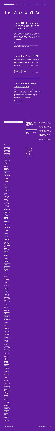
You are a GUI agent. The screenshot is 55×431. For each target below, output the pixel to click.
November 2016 (7, 191)
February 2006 (7, 383)
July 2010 (6, 304)
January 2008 (6, 349)
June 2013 (6, 252)
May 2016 (6, 200)
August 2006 (6, 374)
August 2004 (6, 410)
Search (20, 121)
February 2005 (7, 401)
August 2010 (6, 303)
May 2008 (6, 343)
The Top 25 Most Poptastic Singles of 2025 (31, 123)
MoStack (29, 45)
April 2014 (6, 237)
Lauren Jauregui (29, 72)
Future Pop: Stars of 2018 (26, 56)
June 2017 (6, 182)
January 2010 (6, 313)
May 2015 (6, 218)
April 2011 (6, 291)
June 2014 (6, 234)
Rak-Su (38, 72)
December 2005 (7, 386)
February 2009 (7, 329)
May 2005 (6, 396)
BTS (21, 72)
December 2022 (7, 151)
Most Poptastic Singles (30, 148)
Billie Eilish (18, 72)
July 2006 (6, 375)
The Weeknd (19, 46)
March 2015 (6, 221)
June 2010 (6, 306)
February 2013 (6, 258)
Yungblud (27, 73)
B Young (18, 45)
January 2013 (6, 260)
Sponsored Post (28, 151)
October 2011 (6, 282)
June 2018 (6, 165)
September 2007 (7, 355)
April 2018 (6, 168)
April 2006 (6, 380)
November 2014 (7, 227)
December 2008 (7, 332)
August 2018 (6, 162)
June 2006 (6, 377)
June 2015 (6, 217)
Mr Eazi (32, 45)
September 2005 (7, 390)
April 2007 (6, 362)
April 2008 (6, 344)
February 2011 (6, 294)
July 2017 (6, 181)
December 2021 (7, 153)
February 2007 (7, 365)
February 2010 (6, 312)
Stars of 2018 (26, 71)
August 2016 (6, 196)
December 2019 (7, 156)
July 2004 (6, 411)
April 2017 (6, 185)
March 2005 (6, 399)
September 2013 (7, 248)
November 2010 (7, 298)
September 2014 (7, 230)
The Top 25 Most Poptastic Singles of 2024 (31, 125)
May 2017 (6, 184)
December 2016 (7, 190)
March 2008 (6, 346)
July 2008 (6, 340)
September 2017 (7, 178)
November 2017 (7, 175)
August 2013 (6, 249)
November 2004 (7, 405)
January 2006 (6, 384)
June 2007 (6, 359)
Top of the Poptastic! (29, 156)
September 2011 (7, 283)
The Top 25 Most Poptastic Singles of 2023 (31, 127)
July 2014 (6, 233)
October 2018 (6, 159)
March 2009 (6, 328)
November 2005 (7, 387)
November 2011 (7, 280)
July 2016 (6, 197)
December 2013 (7, 243)
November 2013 (7, 245)
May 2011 (6, 289)
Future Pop (28, 4)
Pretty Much (35, 72)
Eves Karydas (25, 72)
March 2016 (6, 203)
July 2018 (6, 163)
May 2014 (6, 236)
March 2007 (6, 364)
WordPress (48, 426)
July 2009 (6, 322)
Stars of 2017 (28, 153)
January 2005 (6, 402)
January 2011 (6, 295)
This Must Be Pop (9, 4)
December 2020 (7, 154)
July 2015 (6, 215)
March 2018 (6, 169)
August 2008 (6, 338)
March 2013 (6, 257)
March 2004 (6, 417)
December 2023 (7, 150)
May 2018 (6, 166)
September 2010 (7, 301)
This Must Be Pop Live (46, 4)
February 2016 (6, 205)
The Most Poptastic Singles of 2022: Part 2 (31, 133)
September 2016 (7, 194)
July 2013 (6, 251)
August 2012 (6, 267)
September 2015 (7, 212)
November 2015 (7, 209)
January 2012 (6, 277)
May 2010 (6, 307)
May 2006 (6, 378)
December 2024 (7, 148)
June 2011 (6, 288)
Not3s (35, 45)
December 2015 (7, 208)
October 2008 (6, 335)
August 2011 (6, 285)
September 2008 (7, 337)
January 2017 (6, 188)
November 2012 (7, 263)
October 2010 (6, 300)
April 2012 (6, 273)
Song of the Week (29, 150)
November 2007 (7, 352)
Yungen (28, 46)
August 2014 (6, 231)
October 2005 (6, 389)
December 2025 (7, 147)
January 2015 (6, 224)
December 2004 (7, 404)
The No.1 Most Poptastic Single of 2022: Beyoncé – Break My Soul (31, 130)
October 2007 (6, 353)
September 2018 (7, 160)
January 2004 (6, 420)
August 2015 (6, 214)
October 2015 (6, 211)
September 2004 (7, 408)
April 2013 (6, 255)
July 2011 (6, 286)
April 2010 (6, 309)
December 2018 (7, 157)
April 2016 (6, 202)
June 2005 (6, 395)
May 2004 (6, 414)
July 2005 (6, 393)
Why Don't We (24, 46)
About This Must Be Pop (20, 4)
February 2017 (6, 187)
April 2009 (6, 326)
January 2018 (6, 172)
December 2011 (7, 279)
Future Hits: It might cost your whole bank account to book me (26, 26)
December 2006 (7, 368)
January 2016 (6, 206)
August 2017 (6, 179)
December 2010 (7, 297)
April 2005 (6, 398)
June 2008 (6, 341)
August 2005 (6, 392)
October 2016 (6, 193)
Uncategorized (28, 157)
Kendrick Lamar (24, 45)
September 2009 (7, 319)
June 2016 (6, 199)
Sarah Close (16, 73)
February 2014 (7, 240)
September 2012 (7, 266)
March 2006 (6, 381)
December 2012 (7, 261)
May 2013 (6, 254)
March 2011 (6, 292)
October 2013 (6, 246)
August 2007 (6, 356)
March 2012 (6, 274)
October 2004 (6, 407)
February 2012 (6, 276)
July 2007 (6, 358)
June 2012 (6, 270)
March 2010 (6, 310)
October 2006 (6, 371)
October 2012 (6, 264)
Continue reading (17, 39)
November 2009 (7, 316)
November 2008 (7, 334)
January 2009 (6, 331)
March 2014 (6, 239)
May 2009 (6, 325)
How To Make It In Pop (35, 4)
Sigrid (20, 73)
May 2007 (6, 361)
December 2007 (7, 350)
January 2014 (6, 242)
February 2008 (7, 347)
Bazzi (21, 45)
